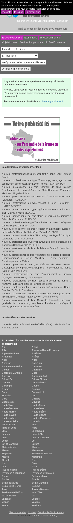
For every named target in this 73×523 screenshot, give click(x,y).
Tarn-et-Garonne (40, 489)
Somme (36, 486)
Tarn (4, 489)
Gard (34, 395)
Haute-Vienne (39, 415)
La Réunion (38, 431)
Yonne (5, 505)
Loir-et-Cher (38, 434)
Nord (4, 463)
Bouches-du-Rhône (12, 366)
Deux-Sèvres (39, 382)
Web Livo (22, 271)
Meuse (5, 457)
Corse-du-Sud (39, 376)
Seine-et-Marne (10, 483)
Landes (6, 434)
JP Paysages (35, 277)
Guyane (36, 402)
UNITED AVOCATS (11, 206)
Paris (34, 466)
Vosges (36, 502)
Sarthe (5, 479)
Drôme (5, 389)
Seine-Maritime (40, 483)
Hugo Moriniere (21, 193)
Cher (34, 373)
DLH (32, 225)
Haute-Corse (38, 405)
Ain (3, 347)
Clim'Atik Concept (24, 238)
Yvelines (36, 505)
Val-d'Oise (37, 492)
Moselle (6, 460)
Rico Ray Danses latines (39, 284)
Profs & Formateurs (55, 42)
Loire (4, 437)
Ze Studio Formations (22, 290)
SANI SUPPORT (58, 184)
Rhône (5, 476)
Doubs (35, 385)
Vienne (5, 502)
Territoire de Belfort (12, 492)
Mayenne (7, 453)
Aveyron (6, 363)
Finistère (6, 395)
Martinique (37, 450)
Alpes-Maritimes (10, 353)
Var (33, 495)
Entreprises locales (12, 37)
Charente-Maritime (12, 373)
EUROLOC (30, 219)
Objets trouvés (9, 42)
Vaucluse (7, 499)
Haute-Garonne (10, 408)
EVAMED (31, 213)
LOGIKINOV (8, 251)
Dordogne (7, 385)
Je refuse (18, 12)
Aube (4, 360)
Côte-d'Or (7, 379)
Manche (36, 447)
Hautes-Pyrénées (41, 418)
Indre (34, 424)
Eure (4, 392)
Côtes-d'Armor (40, 379)
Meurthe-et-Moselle (42, 453)
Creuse (6, 382)
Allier (4, 350)
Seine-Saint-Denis (11, 486)
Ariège (35, 356)
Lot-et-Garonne (10, 444)
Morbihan (37, 457)
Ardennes (7, 356)
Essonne (36, 389)
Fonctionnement (27, 21)
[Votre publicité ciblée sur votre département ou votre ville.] (32, 140)
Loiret (5, 440)
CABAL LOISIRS (33, 245)
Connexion (62, 21)
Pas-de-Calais (9, 470)
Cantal (5, 369)
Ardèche (36, 353)
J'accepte (6, 12)
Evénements (30, 37)
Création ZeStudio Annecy (51, 512)
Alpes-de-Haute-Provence (46, 350)
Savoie (35, 479)
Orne (4, 466)
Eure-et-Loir (38, 392)
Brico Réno (33, 306)
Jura (4, 431)
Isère (34, 427)
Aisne (35, 347)
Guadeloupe (8, 402)
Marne (5, 450)
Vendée (36, 499)
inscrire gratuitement (52, 101)
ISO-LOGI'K (20, 200)
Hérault (36, 421)
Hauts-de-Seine (10, 421)
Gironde (36, 398)
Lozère (35, 444)
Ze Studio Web (50, 296)
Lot (33, 440)
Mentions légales (17, 512)
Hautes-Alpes (9, 418)
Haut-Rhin (7, 405)
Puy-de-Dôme (39, 470)
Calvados (37, 366)
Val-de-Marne (9, 495)
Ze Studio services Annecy (43, 515)
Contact (32, 512)
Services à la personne (31, 42)
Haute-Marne (9, 411)
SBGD (55, 232)
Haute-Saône (39, 411)
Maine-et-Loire (9, 447)
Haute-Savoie (9, 415)
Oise (34, 463)
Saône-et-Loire (40, 476)
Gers (4, 398)
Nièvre (35, 460)
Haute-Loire (38, 408)
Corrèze (6, 376)
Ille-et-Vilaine (9, 424)
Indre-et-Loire (9, 427)
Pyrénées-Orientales (43, 473)
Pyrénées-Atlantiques (13, 473)
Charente (37, 369)
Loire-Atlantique (40, 437)
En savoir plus (33, 12)
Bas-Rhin (37, 363)
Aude (34, 360)
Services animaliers (50, 37)
